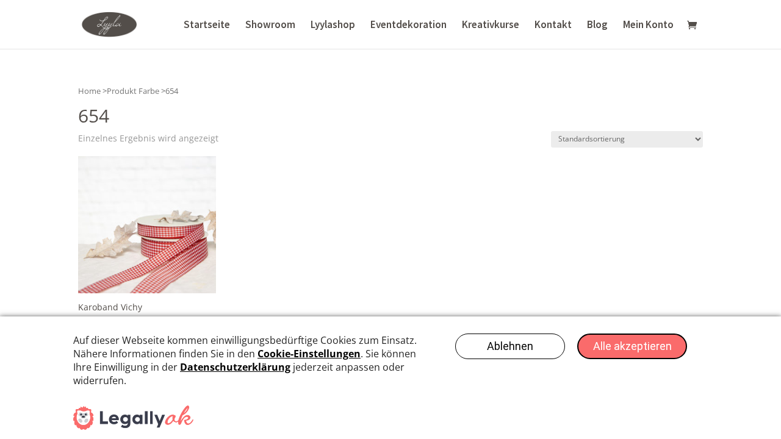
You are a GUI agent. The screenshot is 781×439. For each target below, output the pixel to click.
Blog (597, 25)
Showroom (270, 25)
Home (89, 90)
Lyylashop (333, 25)
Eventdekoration (408, 25)
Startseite (207, 25)
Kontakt (553, 25)
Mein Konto (648, 25)
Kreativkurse (490, 25)
